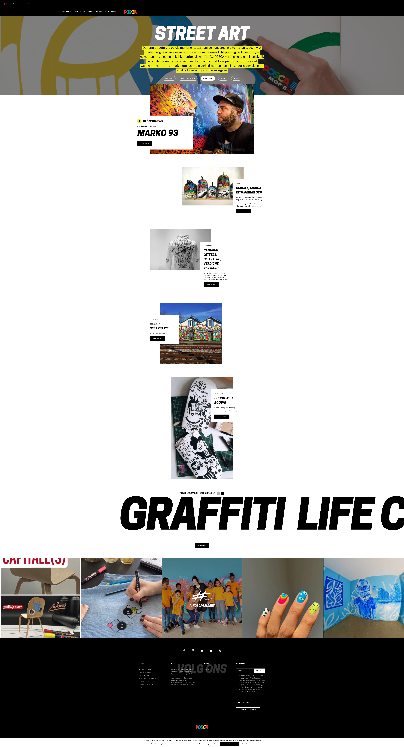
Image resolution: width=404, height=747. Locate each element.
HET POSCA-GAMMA (65, 12)
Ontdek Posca (110, 12)
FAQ (140, 687)
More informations (247, 744)
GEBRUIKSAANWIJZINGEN (147, 678)
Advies (90, 12)
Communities (80, 12)
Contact (207, 669)
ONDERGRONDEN (145, 675)
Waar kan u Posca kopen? (21, 4)
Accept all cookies (230, 744)
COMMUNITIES (144, 681)
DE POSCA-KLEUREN (146, 672)
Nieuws (99, 12)
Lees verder (145, 143)
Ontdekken (202, 545)
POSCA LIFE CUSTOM (146, 684)
